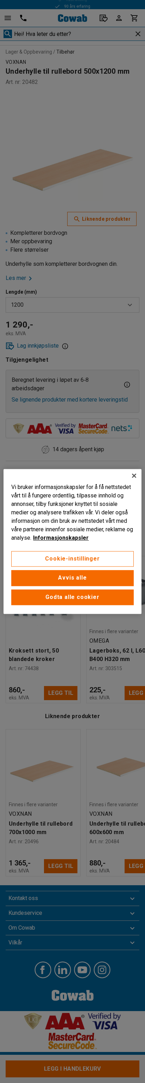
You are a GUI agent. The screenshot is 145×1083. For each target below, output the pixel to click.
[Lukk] (134, 475)
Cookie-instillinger (72, 558)
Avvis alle (72, 578)
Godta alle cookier (72, 597)
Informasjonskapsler (61, 537)
